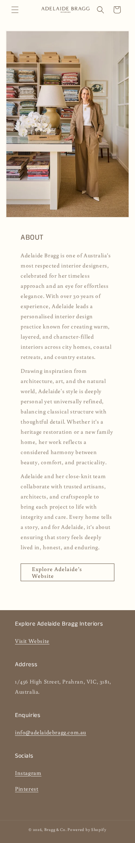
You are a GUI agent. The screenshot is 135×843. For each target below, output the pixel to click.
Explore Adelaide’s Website (57, 572)
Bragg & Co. (55, 829)
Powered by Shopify (87, 829)
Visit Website (32, 640)
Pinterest (26, 788)
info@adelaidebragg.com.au (50, 732)
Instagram (28, 772)
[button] (15, 10)
